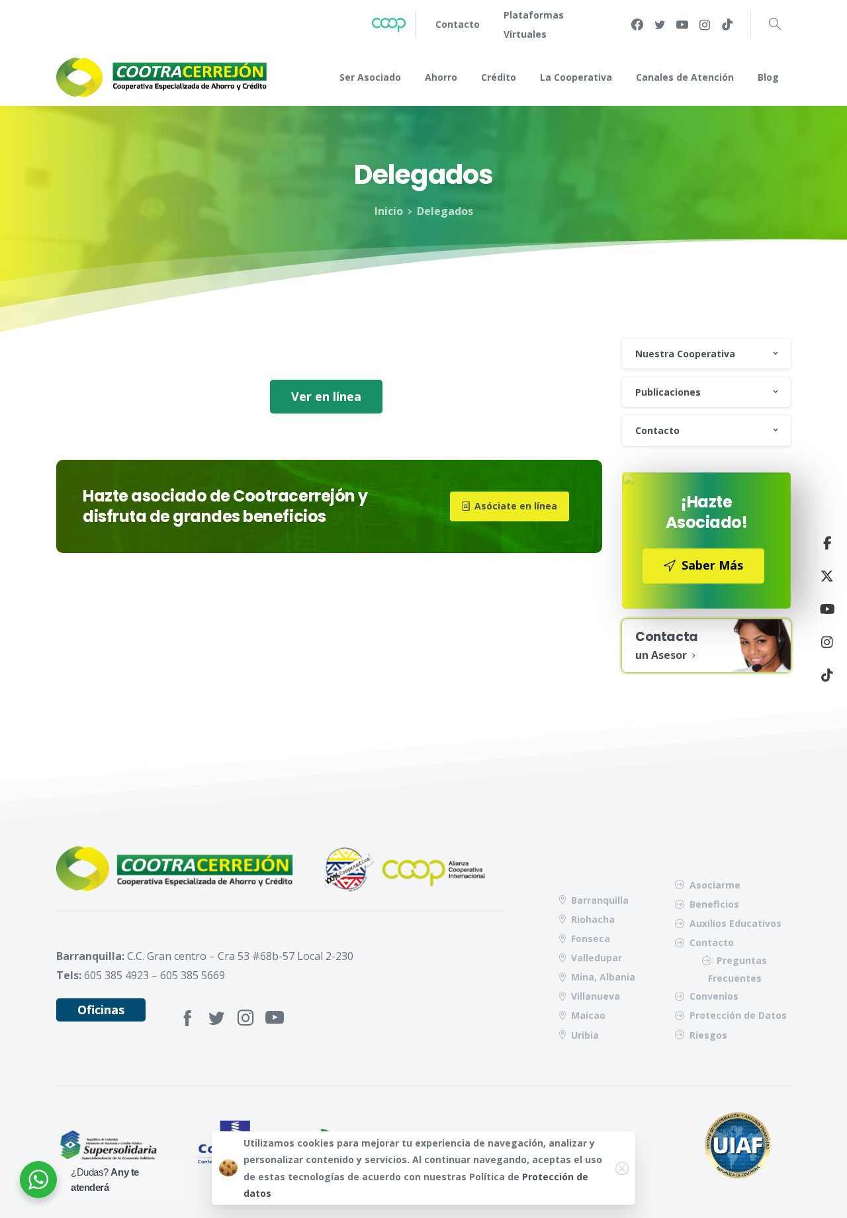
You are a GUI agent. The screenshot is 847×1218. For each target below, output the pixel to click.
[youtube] (682, 24)
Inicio (389, 211)
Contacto (657, 430)
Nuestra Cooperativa (685, 353)
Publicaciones (668, 392)
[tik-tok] (727, 24)
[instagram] (704, 24)
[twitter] (659, 24)
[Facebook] (637, 24)
